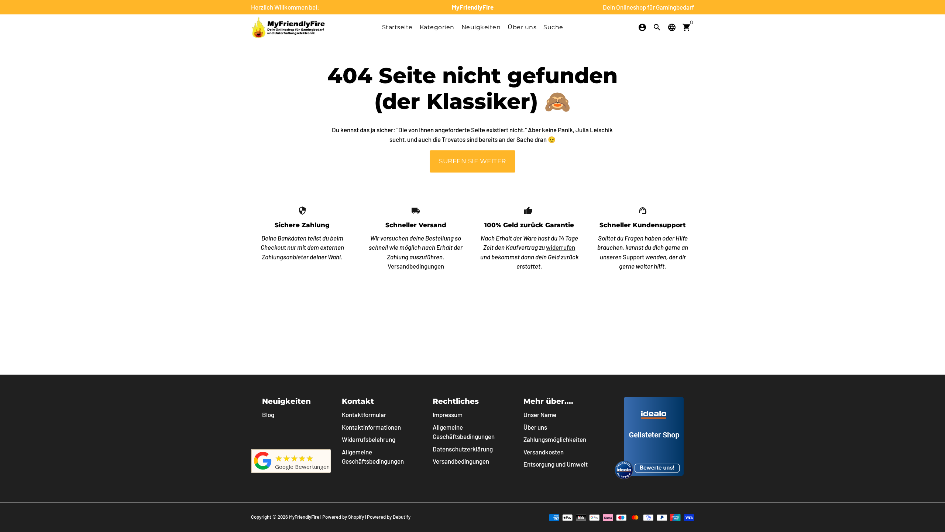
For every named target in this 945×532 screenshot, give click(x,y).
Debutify (401, 517)
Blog (268, 414)
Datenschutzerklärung (463, 449)
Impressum (448, 414)
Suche (553, 27)
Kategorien (437, 27)
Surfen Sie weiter (472, 161)
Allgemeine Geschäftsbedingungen (373, 456)
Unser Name (539, 414)
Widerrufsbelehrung (368, 439)
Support (633, 256)
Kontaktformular (364, 414)
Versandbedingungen (416, 266)
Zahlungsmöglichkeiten (554, 439)
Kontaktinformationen (371, 427)
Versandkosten (543, 452)
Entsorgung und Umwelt (555, 464)
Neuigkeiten (481, 27)
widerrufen (560, 247)
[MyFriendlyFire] (263, 469)
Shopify (356, 517)
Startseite (397, 27)
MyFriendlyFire (304, 517)
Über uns (522, 27)
